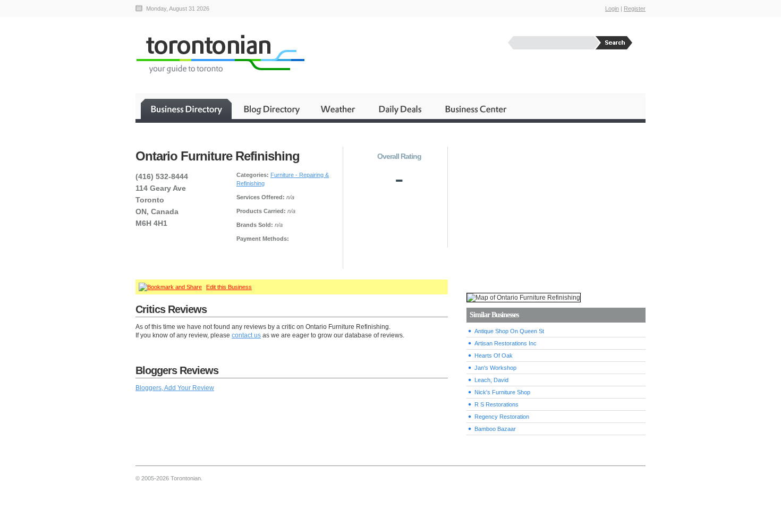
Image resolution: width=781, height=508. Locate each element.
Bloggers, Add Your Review (174, 388)
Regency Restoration (501, 416)
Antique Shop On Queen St (509, 331)
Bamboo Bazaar (495, 429)
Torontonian (219, 54)
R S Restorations (496, 404)
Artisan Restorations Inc (505, 343)
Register (635, 8)
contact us (246, 335)
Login (612, 8)
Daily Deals (401, 109)
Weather (339, 109)
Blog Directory (271, 109)
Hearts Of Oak (493, 355)
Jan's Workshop (495, 368)
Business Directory (186, 109)
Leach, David (491, 380)
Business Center (475, 109)
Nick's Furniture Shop (502, 392)
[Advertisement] (555, 207)
